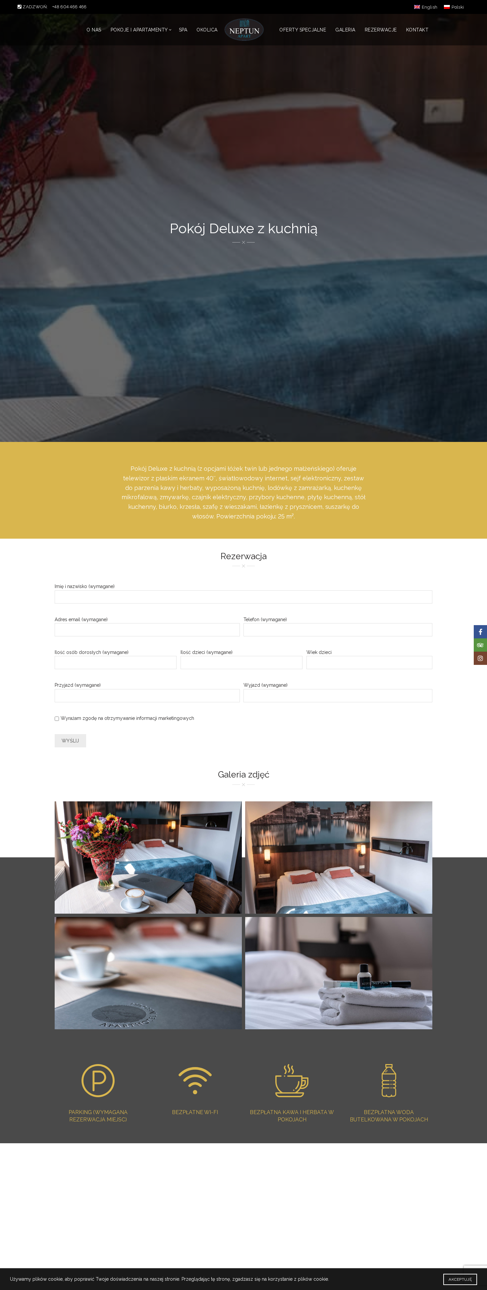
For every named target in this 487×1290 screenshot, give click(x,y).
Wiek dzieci (319, 652)
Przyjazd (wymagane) (78, 685)
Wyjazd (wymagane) (266, 685)
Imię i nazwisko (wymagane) (85, 586)
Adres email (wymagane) (81, 619)
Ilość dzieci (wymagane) (207, 652)
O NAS (93, 29)
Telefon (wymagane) (265, 619)
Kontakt (417, 29)
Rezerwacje (381, 29)
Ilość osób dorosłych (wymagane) (92, 652)
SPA (183, 29)
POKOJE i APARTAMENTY (139, 29)
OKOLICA (207, 29)
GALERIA (345, 29)
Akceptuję (460, 1279)
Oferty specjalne (302, 29)
